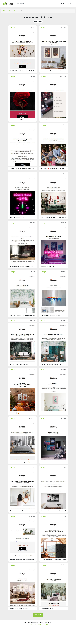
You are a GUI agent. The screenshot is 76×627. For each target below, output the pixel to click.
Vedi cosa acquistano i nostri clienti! (51, 364)
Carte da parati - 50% (47, 608)
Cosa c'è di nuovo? (46, 120)
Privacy (3, 625)
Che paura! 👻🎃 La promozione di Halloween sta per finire (22, 413)
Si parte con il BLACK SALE (48, 266)
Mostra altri (38, 614)
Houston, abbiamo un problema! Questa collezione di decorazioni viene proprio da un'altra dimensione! (53, 462)
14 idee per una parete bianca (18, 511)
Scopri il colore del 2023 (16, 120)
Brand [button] (63, 3)
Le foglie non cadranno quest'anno (19, 364)
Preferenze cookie (43, 624)
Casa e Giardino (14, 11)
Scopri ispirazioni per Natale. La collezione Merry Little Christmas (53, 217)
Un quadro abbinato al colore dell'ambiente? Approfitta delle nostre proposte (53, 511)
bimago (12, 27)
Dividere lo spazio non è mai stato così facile (53, 560)
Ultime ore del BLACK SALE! (17, 217)
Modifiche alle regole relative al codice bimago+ (22, 169)
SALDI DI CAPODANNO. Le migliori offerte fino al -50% (22, 71)
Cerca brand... (19, 6)
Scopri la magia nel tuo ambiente (19, 608)
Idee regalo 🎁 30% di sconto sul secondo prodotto (53, 169)
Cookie (35, 624)
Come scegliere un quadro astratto (51, 315)
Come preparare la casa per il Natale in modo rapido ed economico (53, 71)
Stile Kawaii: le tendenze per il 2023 (51, 413)
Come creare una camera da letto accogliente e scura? (22, 266)
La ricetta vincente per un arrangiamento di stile (22, 560)
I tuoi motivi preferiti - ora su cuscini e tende (22, 315)
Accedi (70, 3)
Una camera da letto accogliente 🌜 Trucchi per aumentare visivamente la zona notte (22, 462)
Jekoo (5, 11)
